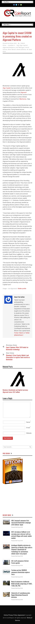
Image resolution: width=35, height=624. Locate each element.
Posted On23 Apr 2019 (17, 577)
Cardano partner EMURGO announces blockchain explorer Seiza (20, 572)
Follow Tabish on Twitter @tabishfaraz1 (22, 334)
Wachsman (22, 99)
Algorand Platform (9, 47)
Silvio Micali (12, 49)
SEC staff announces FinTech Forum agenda (20, 562)
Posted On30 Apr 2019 (17, 527)
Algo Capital (23, 45)
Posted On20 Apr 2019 (17, 588)
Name (28, 422)
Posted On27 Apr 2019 (17, 540)
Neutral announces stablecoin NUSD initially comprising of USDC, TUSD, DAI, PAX (21, 583)
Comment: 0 (11, 45)
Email (28, 428)
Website (29, 433)
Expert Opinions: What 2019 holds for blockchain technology (17, 348)
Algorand (23, 92)
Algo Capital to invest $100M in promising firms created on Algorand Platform (17, 36)
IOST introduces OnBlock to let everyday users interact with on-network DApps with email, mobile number (21, 535)
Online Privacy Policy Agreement (14, 615)
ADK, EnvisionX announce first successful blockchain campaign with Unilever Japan (21, 522)
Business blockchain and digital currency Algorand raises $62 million (15, 391)
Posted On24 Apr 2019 (17, 565)
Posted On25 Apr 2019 (17, 556)
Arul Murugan (19, 47)
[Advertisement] (17, 499)
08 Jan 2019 (13, 43)
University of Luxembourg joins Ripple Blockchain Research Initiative (20, 595)
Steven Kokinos (21, 49)
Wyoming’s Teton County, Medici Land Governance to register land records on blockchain (18, 357)
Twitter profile (22, 288)
